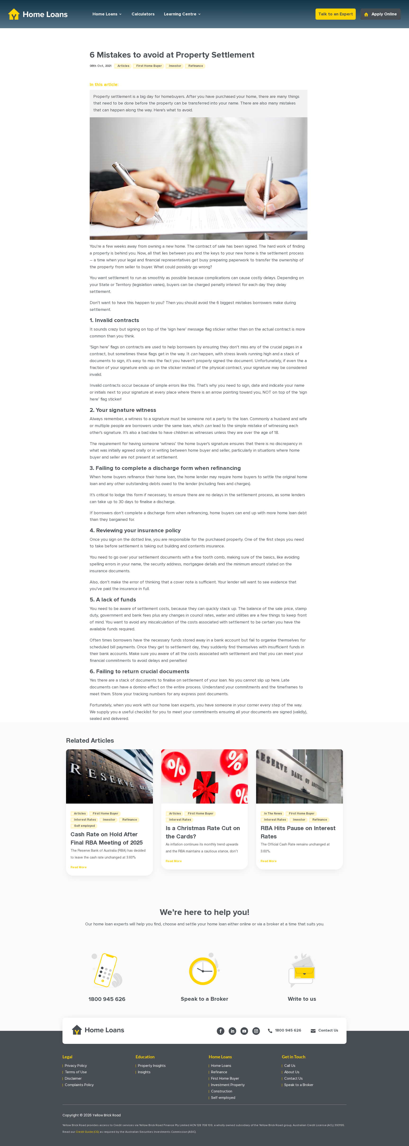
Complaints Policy (79, 1085)
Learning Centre (180, 14)
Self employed (84, 826)
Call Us (289, 1066)
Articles (123, 66)
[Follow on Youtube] (244, 1031)
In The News (273, 813)
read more (79, 867)
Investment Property (228, 1085)
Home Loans (105, 14)
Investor (175, 66)
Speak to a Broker (298, 1085)
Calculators (143, 14)
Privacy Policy (76, 1066)
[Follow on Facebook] (220, 1031)
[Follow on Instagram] (256, 1031)
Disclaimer (73, 1078)
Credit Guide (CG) (87, 1132)
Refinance (195, 66)
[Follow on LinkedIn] (232, 1031)
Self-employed (223, 1098)
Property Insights (152, 1066)
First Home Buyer (149, 66)
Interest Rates (85, 820)
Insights (144, 1072)
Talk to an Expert (335, 14)
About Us (291, 1072)
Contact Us (328, 1030)
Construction (221, 1091)
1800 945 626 (288, 1030)
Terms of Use (76, 1072)
